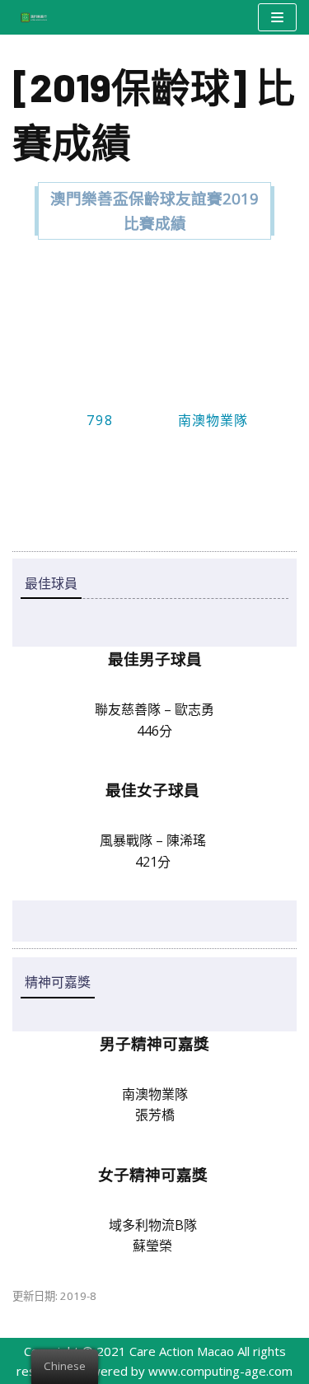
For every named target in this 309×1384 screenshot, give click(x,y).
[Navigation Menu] (277, 17)
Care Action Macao (181, 1351)
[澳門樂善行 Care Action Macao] (29, 17)
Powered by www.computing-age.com (184, 1371)
